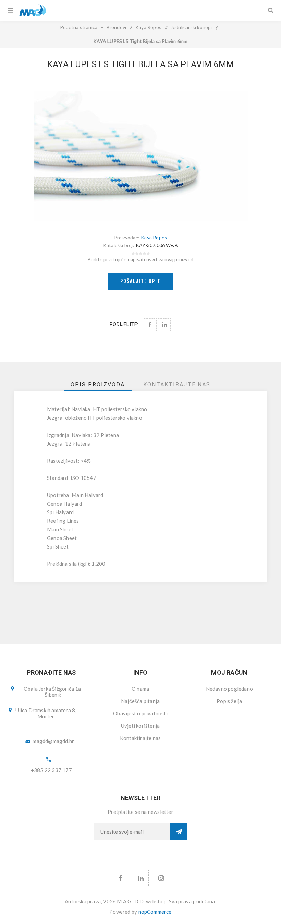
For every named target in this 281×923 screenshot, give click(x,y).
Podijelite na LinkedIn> (164, 324)
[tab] (98, 384)
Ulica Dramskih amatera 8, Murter (45, 713)
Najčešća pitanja (140, 701)
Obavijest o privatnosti (140, 713)
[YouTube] (141, 878)
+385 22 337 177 (51, 770)
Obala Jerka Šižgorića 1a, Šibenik (53, 691)
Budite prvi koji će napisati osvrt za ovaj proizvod (140, 259)
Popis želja (229, 701)
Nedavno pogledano (229, 688)
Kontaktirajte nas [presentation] (176, 384)
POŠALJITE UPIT (140, 281)
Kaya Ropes (154, 237)
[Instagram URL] (161, 878)
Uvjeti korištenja (140, 726)
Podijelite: (124, 324)
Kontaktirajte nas (140, 738)
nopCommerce (155, 912)
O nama (140, 688)
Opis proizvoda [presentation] (98, 384)
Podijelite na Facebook (150, 324)
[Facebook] (120, 878)
